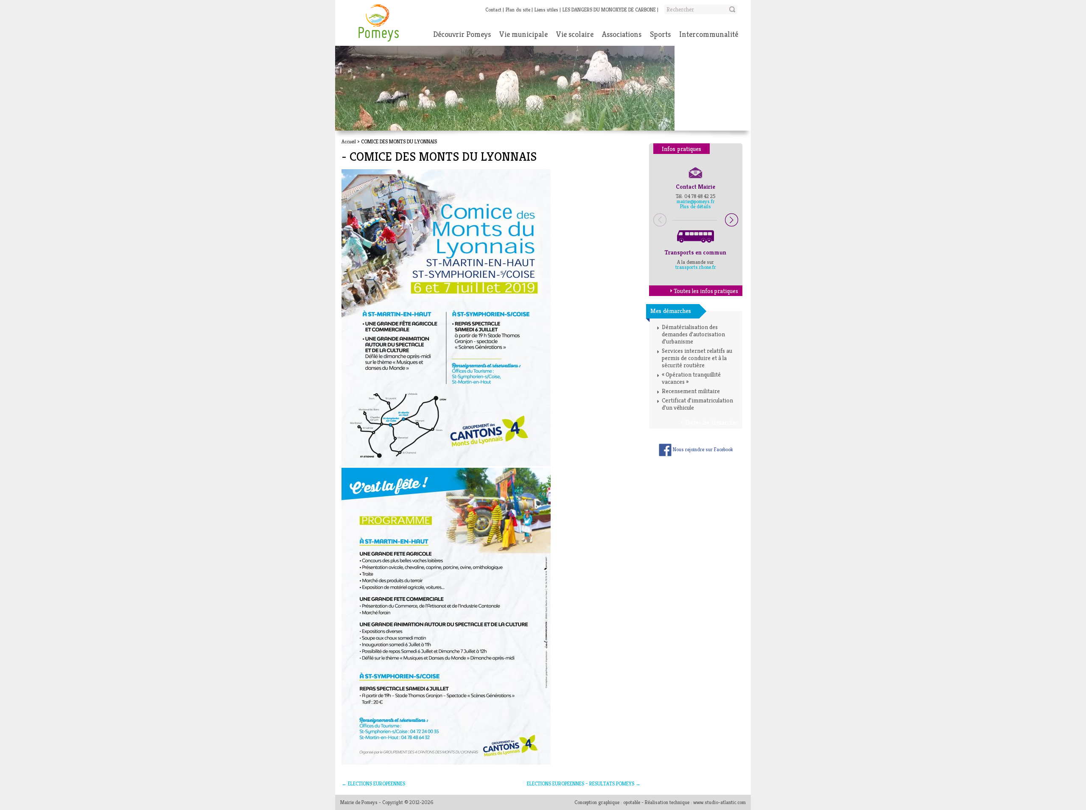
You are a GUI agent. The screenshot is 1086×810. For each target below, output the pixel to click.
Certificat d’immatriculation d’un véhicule (697, 404)
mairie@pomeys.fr (696, 201)
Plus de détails (695, 206)
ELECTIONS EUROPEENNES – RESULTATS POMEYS (584, 783)
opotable (631, 802)
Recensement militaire (691, 391)
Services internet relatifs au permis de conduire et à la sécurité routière (697, 358)
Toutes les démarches (711, 422)
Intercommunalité (708, 34)
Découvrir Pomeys (462, 34)
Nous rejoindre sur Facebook (702, 449)
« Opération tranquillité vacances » (691, 378)
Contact (493, 9)
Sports (660, 34)
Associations (621, 34)
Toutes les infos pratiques (706, 291)
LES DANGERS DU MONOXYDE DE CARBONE (609, 9)
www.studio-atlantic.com (719, 802)
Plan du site (518, 9)
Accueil (348, 141)
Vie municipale (523, 34)
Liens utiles (546, 9)
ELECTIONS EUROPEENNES (373, 783)
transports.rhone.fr (695, 267)
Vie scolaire (574, 34)
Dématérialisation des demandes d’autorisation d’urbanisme (693, 334)
